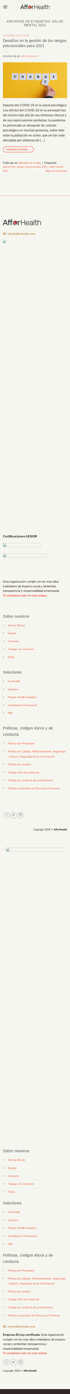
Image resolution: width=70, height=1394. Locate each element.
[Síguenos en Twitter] (13, 815)
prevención (9, 166)
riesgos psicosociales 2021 (32, 166)
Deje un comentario (56, 170)
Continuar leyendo (18, 149)
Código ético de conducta (23, 772)
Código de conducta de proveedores (30, 780)
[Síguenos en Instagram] (6, 815)
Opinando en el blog (16, 35)
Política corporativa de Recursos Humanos (34, 788)
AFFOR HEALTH (29, 56)
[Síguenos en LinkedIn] (20, 815)
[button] (5, 7)
